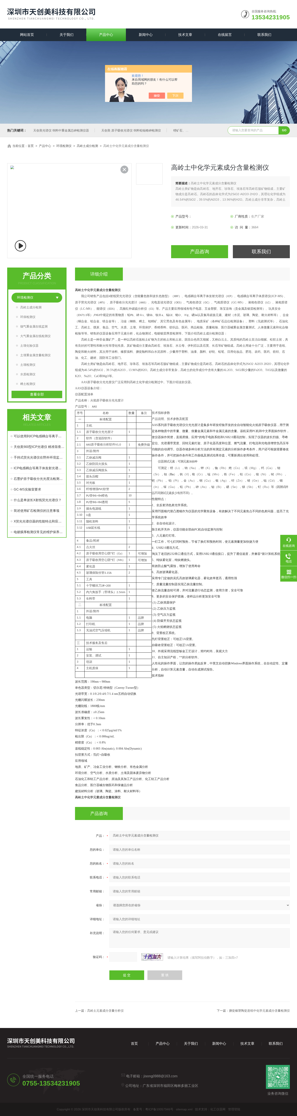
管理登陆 (234, 1109)
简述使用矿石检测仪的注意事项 (36, 510)
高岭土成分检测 (87, 146)
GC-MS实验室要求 (27, 489)
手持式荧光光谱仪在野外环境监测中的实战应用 (39, 457)
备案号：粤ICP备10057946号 (153, 1109)
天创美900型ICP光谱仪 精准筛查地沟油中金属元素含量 (39, 447)
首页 (31, 146)
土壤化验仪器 (29, 345)
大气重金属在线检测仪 (35, 336)
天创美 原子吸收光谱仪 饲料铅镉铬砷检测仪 (131, 130)
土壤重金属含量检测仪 (35, 355)
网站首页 (27, 35)
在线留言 (225, 35)
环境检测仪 (64, 146)
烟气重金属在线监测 (34, 326)
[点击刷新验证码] (152, 957)
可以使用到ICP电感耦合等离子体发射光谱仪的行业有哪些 (39, 436)
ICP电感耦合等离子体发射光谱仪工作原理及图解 (39, 468)
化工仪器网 (217, 1109)
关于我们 (66, 35)
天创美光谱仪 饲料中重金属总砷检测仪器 (61, 130)
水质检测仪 (27, 374)
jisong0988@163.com (160, 1076)
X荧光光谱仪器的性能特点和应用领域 (39, 521)
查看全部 (37, 394)
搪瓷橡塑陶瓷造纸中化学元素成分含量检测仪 (259, 1010)
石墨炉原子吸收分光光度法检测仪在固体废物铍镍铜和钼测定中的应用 (39, 479)
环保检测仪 (27, 317)
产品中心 (106, 35)
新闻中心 (146, 35)
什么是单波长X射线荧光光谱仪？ (38, 500)
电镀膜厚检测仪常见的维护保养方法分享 (39, 532)
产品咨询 (199, 251)
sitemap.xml (184, 1109)
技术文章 (185, 35)
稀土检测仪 (27, 384)
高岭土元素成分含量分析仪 (105, 1010)
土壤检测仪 (27, 364)
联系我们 (264, 35)
